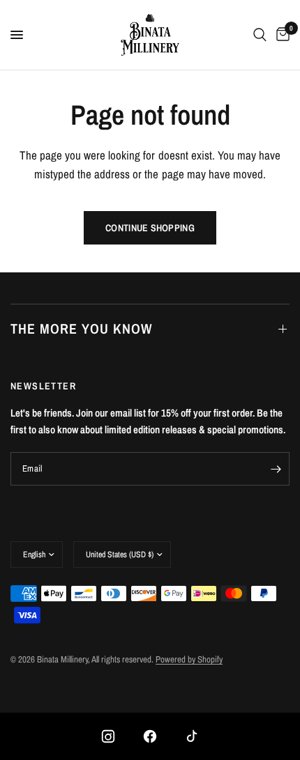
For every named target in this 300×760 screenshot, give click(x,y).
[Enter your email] (276, 469)
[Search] (259, 35)
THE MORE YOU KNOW (81, 328)
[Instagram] (108, 736)
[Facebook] (150, 736)
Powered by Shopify (189, 659)
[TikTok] (192, 736)
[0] (280, 35)
